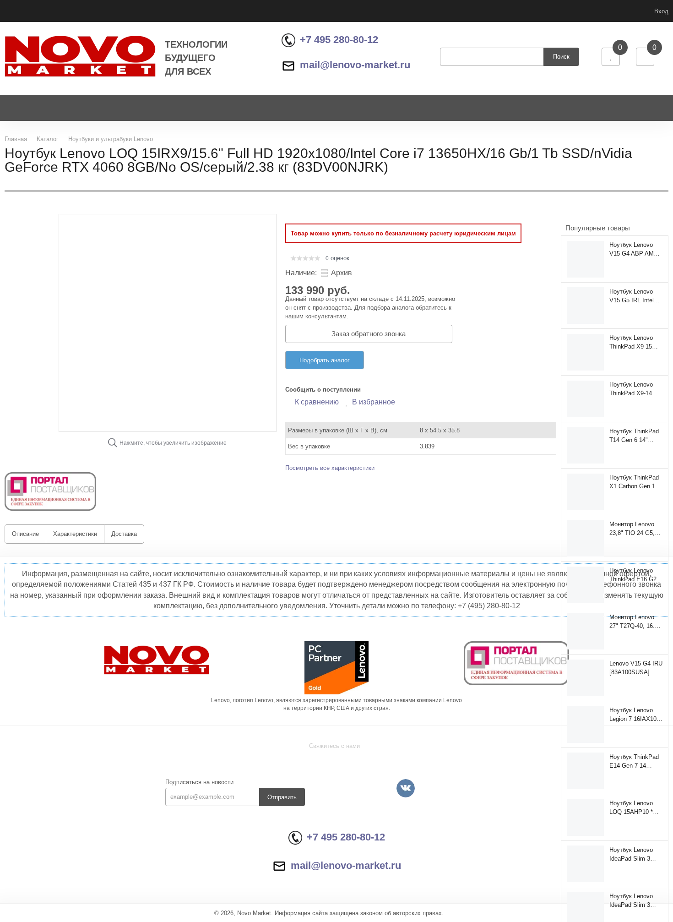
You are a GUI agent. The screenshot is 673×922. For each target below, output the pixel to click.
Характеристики (75, 533)
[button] (50, 491)
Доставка (124, 533)
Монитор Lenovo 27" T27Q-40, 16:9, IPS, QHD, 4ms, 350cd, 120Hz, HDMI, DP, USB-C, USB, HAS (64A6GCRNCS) (634, 621)
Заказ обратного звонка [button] (368, 334)
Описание (25, 533)
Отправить (282, 797)
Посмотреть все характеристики (329, 467)
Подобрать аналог (324, 360)
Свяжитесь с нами (334, 745)
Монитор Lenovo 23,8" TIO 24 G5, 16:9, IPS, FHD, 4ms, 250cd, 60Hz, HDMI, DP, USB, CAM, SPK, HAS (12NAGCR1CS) (634, 528)
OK (543, 898)
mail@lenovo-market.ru (355, 65)
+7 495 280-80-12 (339, 39)
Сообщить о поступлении (323, 389)
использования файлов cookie (593, 862)
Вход (661, 11)
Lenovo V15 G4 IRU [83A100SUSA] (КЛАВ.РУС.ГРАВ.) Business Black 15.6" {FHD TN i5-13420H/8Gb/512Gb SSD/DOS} (635, 668)
